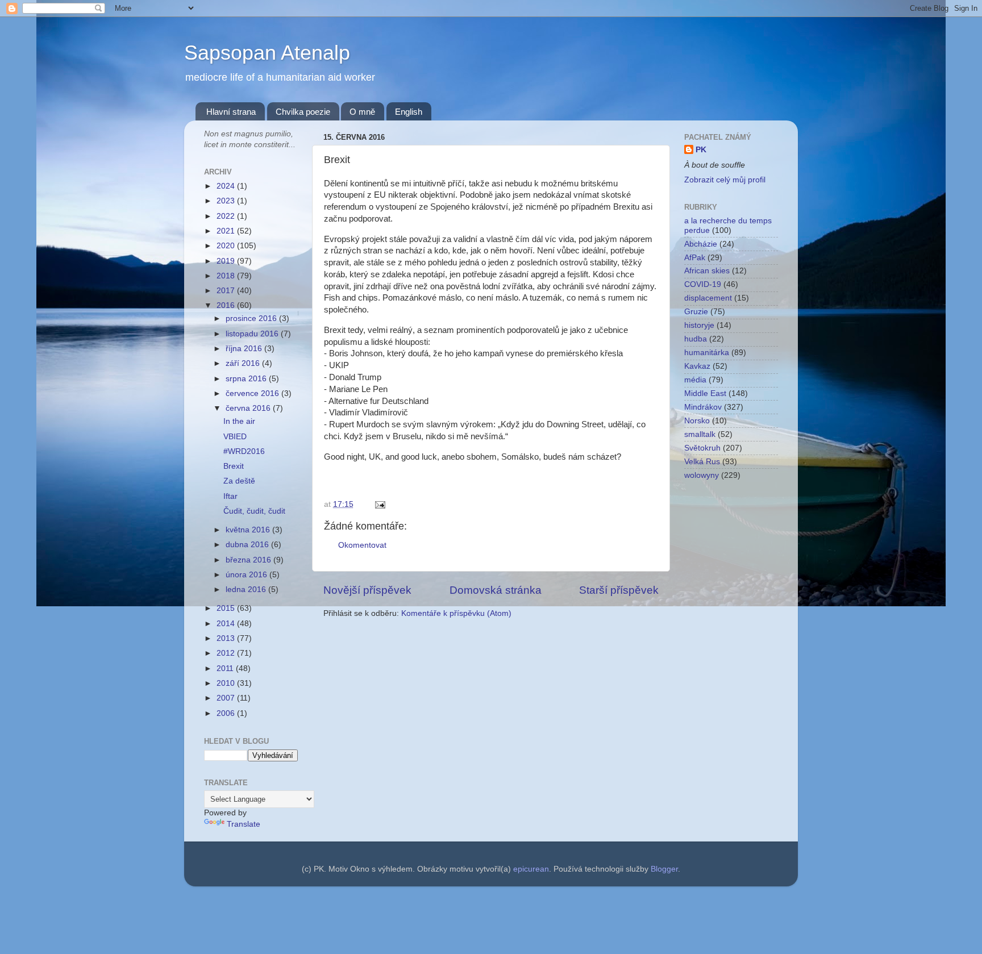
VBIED (235, 436)
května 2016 (249, 530)
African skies (707, 270)
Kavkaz (697, 366)
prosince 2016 (252, 318)
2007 (227, 698)
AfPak (694, 257)
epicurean (531, 869)
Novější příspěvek (367, 590)
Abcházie (700, 244)
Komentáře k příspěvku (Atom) (456, 613)
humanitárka (706, 352)
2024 (227, 186)
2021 (227, 231)
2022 (227, 216)
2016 (227, 305)
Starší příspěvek (619, 590)
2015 (227, 608)
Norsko (697, 420)
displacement (708, 298)
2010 (227, 683)
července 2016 (253, 393)
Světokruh (702, 448)
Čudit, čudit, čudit (254, 511)
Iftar (230, 496)
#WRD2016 (244, 451)
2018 (227, 276)
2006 (227, 713)
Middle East (705, 393)
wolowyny (701, 475)
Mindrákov (703, 407)
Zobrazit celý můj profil (724, 180)
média (695, 380)
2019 (227, 261)
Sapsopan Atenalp (267, 52)
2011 (226, 668)
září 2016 (244, 363)
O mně (362, 111)
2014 (227, 623)
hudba (695, 339)
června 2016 (249, 408)
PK (701, 149)
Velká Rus (702, 461)
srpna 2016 (247, 378)
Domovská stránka (496, 590)
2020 (227, 245)
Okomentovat (362, 545)
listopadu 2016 (253, 334)
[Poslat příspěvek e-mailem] (378, 504)
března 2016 (249, 560)
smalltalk (699, 434)
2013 (227, 638)
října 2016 (245, 348)
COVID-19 (702, 284)
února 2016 (247, 574)
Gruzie (696, 311)
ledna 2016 (247, 589)
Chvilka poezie (303, 111)
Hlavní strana (231, 111)
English (408, 111)
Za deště (239, 481)
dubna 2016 (248, 544)
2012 (227, 653)
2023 (227, 201)
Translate (243, 824)
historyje (699, 325)
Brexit (233, 466)
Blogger (664, 869)
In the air (239, 421)
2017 (227, 290)
